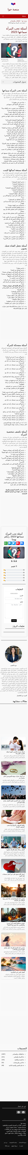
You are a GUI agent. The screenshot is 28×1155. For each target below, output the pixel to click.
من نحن (5, 1142)
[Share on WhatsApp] (6, 543)
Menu (24, 16)
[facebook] (23, 1112)
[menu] (3, 16)
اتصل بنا (21, 1146)
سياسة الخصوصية (13, 1142)
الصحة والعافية (18, 1060)
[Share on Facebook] (22, 543)
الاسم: (21, 595)
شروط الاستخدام (22, 1142)
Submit (14, 620)
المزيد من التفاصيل (22, 695)
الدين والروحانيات (17, 1062)
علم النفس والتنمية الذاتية (15, 1065)
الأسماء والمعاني (18, 1057)
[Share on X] (14, 543)
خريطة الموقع (14, 1146)
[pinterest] (19, 1112)
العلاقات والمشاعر (17, 1054)
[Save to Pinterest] (18, 543)
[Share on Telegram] (10, 543)
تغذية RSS (7, 1146)
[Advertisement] (14, 325)
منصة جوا (24, 21)
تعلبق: (21, 602)
